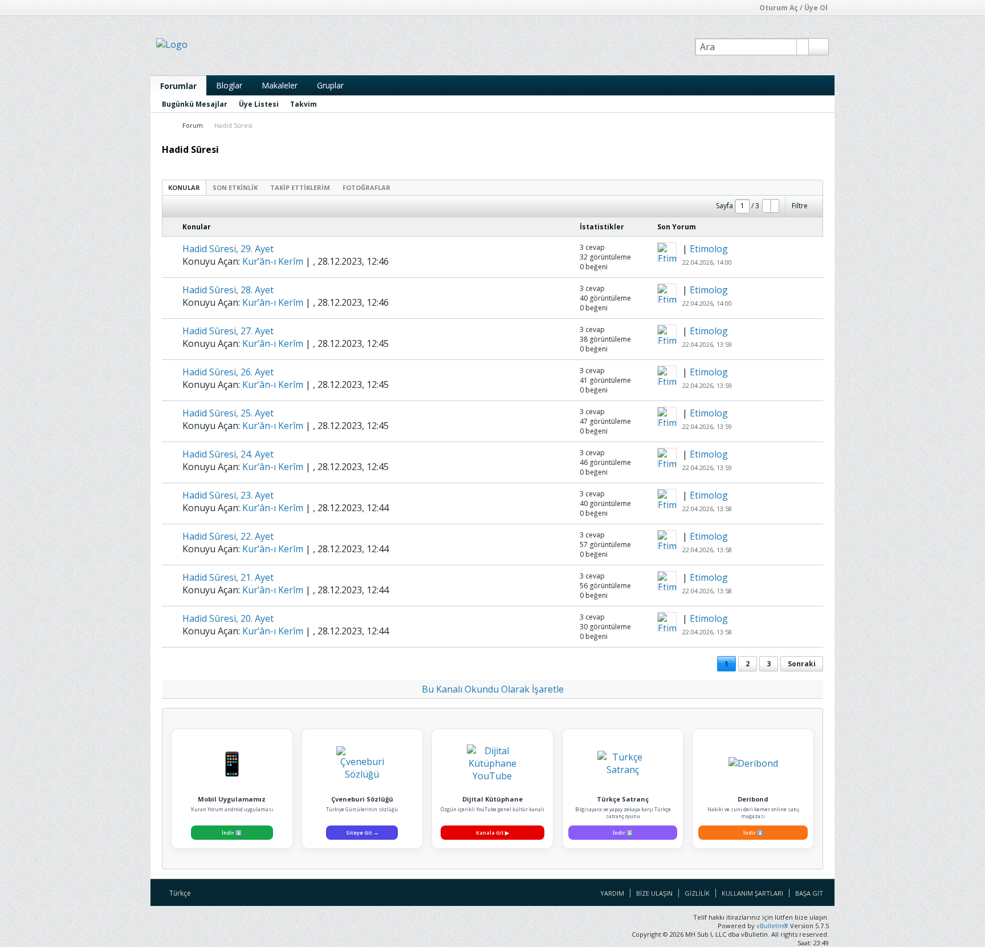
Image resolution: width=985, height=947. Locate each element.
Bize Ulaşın (654, 893)
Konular (184, 187)
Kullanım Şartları (752, 893)
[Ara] (818, 46)
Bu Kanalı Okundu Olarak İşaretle (493, 689)
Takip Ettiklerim (300, 187)
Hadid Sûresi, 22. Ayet (228, 536)
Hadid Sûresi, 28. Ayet (228, 290)
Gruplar (330, 85)
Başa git (809, 893)
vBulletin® (772, 925)
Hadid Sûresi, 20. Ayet (228, 618)
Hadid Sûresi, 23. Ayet (228, 495)
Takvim (303, 104)
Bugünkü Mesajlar (194, 104)
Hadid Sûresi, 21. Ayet (228, 577)
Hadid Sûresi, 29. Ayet (228, 248)
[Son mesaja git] (738, 261)
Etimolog (709, 248)
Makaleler (280, 85)
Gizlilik (697, 893)
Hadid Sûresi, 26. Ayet (228, 372)
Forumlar (178, 85)
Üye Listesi (259, 104)
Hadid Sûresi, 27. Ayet (228, 331)
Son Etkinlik (235, 187)
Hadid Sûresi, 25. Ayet (228, 413)
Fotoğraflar (366, 187)
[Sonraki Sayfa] (775, 206)
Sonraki (802, 664)
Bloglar (229, 85)
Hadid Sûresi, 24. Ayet (228, 454)
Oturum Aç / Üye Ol (793, 8)
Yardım (612, 893)
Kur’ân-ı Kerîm (272, 261)
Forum (192, 125)
